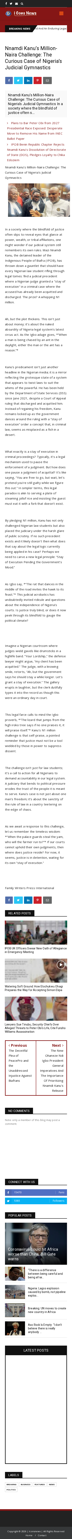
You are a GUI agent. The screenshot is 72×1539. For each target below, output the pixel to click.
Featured (40, 1484)
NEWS (61, 28)
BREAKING (12, 1484)
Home (29, 1535)
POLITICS (11, 1489)
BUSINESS (26, 1484)
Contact (42, 1535)
